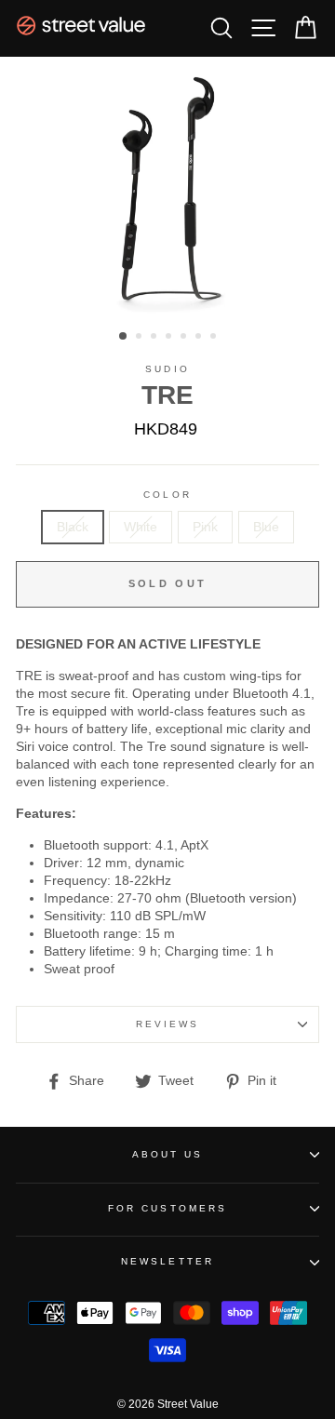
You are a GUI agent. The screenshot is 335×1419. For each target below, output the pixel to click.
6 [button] (200, 337)
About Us (167, 1154)
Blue (266, 527)
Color (167, 494)
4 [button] (170, 337)
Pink (205, 527)
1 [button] (123, 336)
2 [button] (140, 337)
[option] (167, 189)
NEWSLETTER (167, 1261)
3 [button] (155, 337)
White (140, 527)
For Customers (167, 1208)
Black (72, 527)
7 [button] (215, 337)
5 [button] (185, 337)
